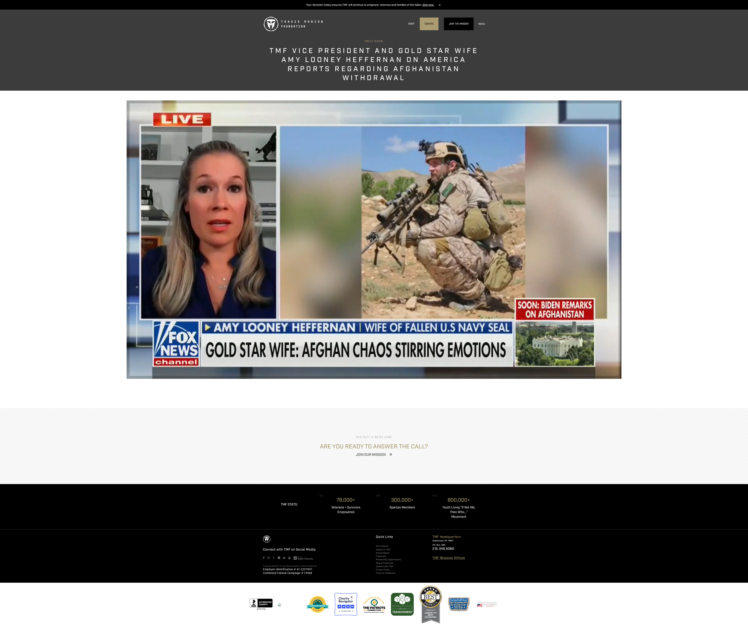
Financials (381, 556)
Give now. (428, 5)
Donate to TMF (383, 549)
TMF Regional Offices (448, 558)
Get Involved (382, 546)
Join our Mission (371, 454)
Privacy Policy (382, 569)
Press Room (374, 41)
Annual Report (383, 553)
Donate (429, 23)
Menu (481, 24)
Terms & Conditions (385, 573)
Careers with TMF (384, 566)
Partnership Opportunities (388, 559)
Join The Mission (459, 23)
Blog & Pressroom (384, 563)
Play (374, 239)
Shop (411, 23)
